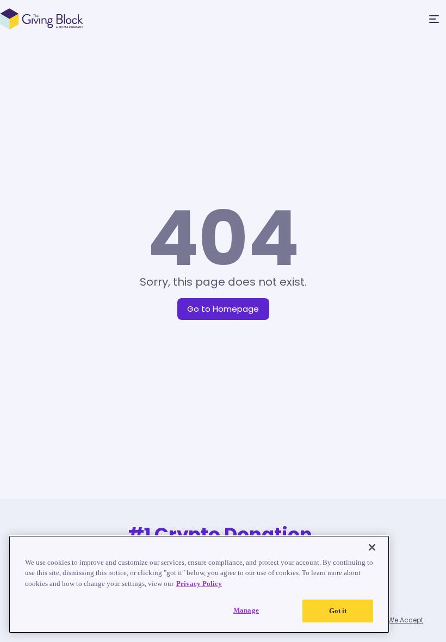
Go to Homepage (223, 308)
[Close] (372, 547)
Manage (246, 610)
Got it (338, 611)
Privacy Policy (199, 583)
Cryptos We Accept (391, 620)
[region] (199, 584)
